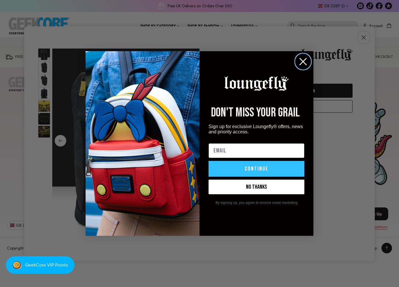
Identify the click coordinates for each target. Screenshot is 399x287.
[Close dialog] (303, 62)
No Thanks (256, 186)
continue (256, 168)
